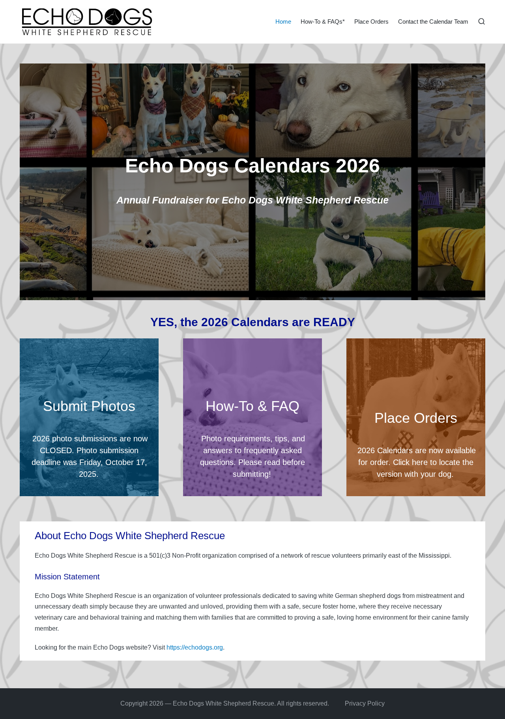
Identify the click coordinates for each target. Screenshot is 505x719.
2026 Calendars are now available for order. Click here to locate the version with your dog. (416, 462)
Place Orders (415, 418)
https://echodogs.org (194, 647)
